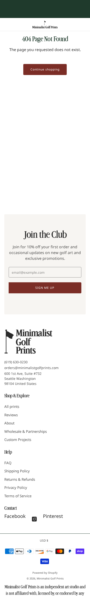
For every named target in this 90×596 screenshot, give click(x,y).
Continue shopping (45, 69)
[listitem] (45, 4)
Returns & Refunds (19, 479)
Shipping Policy (17, 471)
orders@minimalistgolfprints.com (31, 367)
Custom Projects (17, 439)
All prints (11, 406)
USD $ (44, 540)
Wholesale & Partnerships (25, 431)
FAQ (8, 462)
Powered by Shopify (45, 572)
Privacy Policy (15, 487)
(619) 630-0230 (16, 362)
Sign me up (44, 288)
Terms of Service (17, 495)
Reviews (11, 414)
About (9, 423)
